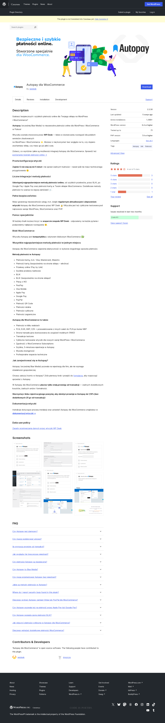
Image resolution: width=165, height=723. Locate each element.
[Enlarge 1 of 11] (38, 445)
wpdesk (32, 89)
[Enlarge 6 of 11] (69, 472)
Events (101, 687)
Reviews (30, 99)
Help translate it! (101, 19)
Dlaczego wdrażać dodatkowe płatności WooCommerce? (38, 630)
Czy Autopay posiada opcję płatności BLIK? (32, 615)
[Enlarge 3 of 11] (38, 492)
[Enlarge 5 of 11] (69, 458)
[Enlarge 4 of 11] (69, 445)
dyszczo (67, 657)
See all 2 (149, 141)
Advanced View (118, 153)
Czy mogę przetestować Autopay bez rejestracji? (34, 577)
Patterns (42, 694)
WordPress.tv (75, 694)
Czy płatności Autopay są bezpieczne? (29, 562)
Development (61, 99)
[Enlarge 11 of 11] (100, 508)
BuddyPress (134, 694)
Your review (116, 197)
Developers (73, 690)
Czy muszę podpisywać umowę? (27, 539)
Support (149, 99)
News (12, 687)
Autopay (136, 146)
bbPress (132, 690)
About (12, 683)
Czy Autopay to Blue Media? (25, 569)
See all (150, 197)
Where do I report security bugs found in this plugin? (35, 592)
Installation (45, 99)
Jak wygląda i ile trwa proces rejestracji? (30, 554)
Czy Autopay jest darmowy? (25, 531)
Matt (131, 687)
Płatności (148, 146)
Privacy (13, 694)
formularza (78, 375)
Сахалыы (36, 708)
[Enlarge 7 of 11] (69, 500)
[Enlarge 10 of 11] (100, 490)
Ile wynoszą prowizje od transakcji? (28, 547)
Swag (102, 694)
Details (18, 99)
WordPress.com (135, 683)
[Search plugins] (35, 27)
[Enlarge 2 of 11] (38, 474)
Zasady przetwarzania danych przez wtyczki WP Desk (37, 428)
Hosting (13, 690)
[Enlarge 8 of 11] (100, 445)
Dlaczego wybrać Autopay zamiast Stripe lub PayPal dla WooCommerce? (45, 600)
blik (142, 146)
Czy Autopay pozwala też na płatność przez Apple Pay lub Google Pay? (44, 607)
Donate (103, 690)
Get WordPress (153, 4)
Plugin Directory (16, 12)
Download (146, 87)
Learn (71, 683)
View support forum (119, 223)
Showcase (43, 683)
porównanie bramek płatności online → (29, 155)
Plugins (42, 690)
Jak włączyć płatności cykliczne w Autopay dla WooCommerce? (41, 623)
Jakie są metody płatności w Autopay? (29, 585)
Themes (42, 687)
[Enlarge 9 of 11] (100, 475)
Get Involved (104, 683)
